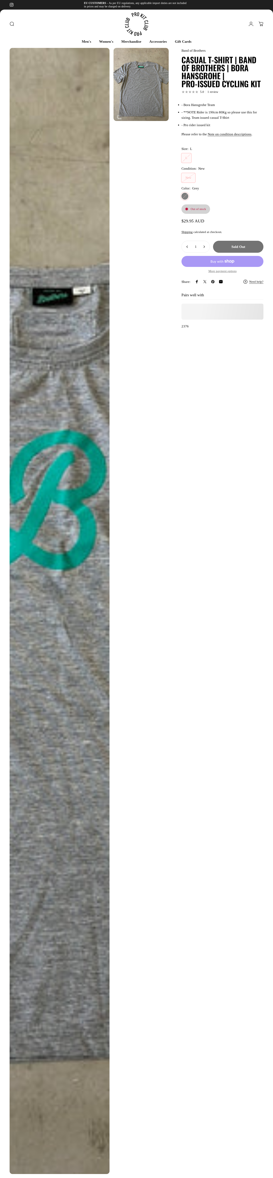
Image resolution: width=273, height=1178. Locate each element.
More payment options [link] (222, 271)
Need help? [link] (256, 281)
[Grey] (184, 196)
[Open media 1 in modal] (60, 611)
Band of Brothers (193, 51)
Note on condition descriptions (229, 134)
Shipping (187, 232)
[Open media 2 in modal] (141, 84)
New (188, 177)
